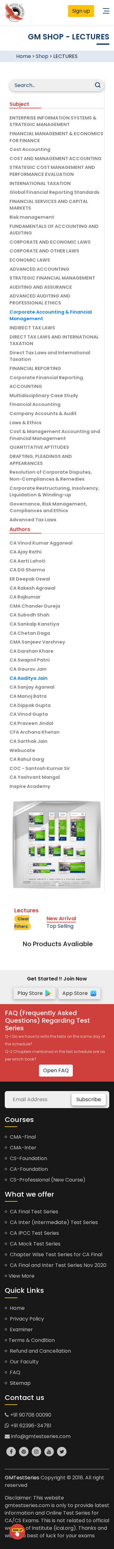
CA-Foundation (28, 1169)
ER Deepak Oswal (30, 579)
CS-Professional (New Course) (47, 1179)
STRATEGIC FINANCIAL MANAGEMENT (52, 278)
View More (22, 1276)
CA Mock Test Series (34, 1243)
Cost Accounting (30, 149)
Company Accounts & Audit (43, 413)
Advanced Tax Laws (33, 520)
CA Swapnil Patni (30, 660)
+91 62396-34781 (30, 1425)
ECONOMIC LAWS (30, 260)
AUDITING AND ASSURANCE (41, 287)
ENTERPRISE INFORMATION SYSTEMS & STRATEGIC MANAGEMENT (53, 121)
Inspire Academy (30, 786)
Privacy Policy (26, 1318)
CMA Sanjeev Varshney (37, 642)
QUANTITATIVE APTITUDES (39, 447)
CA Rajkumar (25, 597)
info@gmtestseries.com (40, 1436)
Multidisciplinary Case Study (44, 395)
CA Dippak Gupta (30, 705)
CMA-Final (22, 1137)
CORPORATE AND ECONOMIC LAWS (50, 242)
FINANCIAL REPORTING (35, 368)
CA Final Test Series (33, 1211)
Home (23, 56)
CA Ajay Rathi (25, 552)
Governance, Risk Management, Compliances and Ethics (48, 507)
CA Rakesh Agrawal (32, 588)
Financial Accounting (35, 404)
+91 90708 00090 (30, 1415)
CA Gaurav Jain (28, 669)
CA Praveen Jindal (31, 723)
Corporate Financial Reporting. (47, 377)
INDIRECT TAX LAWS (32, 328)
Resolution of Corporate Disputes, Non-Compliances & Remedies (51, 475)
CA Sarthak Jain (29, 741)
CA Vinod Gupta (29, 714)
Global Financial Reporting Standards (54, 192)
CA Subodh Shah (29, 615)
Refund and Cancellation (40, 1351)
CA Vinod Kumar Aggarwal (41, 543)
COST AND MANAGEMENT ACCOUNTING (56, 158)
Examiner (21, 1329)
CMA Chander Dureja (35, 606)
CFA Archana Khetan (35, 732)
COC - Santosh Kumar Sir (40, 768)
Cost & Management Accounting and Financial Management (55, 435)
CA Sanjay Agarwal (32, 687)
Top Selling (60, 926)
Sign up (81, 10)
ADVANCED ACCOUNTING (39, 269)
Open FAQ (56, 1070)
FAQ (14, 1372)
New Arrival (61, 918)
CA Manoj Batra (28, 696)
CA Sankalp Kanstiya (34, 624)
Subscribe (88, 1099)
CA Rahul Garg (27, 759)
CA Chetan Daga (30, 633)
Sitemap (20, 1383)
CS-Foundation (28, 1158)
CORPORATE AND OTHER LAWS (44, 251)
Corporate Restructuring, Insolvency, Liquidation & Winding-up (54, 491)
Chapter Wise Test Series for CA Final (55, 1254)
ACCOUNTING (26, 386)
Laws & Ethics (25, 422)
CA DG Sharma (27, 570)
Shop (42, 56)
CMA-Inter (22, 1147)
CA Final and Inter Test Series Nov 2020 (57, 1265)
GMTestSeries (22, 1477)
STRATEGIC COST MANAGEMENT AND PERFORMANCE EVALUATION (52, 170)
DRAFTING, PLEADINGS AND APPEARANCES (41, 459)
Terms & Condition (32, 1340)
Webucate (22, 750)
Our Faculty (24, 1361)
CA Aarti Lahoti (27, 561)
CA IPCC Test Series (34, 1233)
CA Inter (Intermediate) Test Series (53, 1222)
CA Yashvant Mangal (35, 777)
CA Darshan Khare (32, 651)
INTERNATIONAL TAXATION (40, 183)
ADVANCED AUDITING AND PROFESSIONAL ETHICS (40, 299)
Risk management (32, 217)
